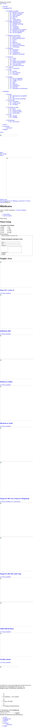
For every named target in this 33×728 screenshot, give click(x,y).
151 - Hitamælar (14, 51)
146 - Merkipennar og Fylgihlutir (18, 29)
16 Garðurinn (9, 67)
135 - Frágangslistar (15, 85)
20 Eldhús (9, 94)
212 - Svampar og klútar (16, 111)
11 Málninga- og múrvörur (13, 35)
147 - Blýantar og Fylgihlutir (17, 31)
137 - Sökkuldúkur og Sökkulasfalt (18, 88)
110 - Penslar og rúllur (15, 37)
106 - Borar (12, 18)
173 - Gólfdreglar (14, 74)
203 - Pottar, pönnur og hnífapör (18, 98)
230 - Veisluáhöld (14, 101)
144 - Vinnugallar (14, 26)
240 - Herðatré (13, 116)
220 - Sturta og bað (14, 121)
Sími (3, 244)
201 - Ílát (12, 97)
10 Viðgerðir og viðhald (12, 11)
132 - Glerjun (13, 81)
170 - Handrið (13, 71)
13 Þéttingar (9, 77)
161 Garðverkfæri (15, 501)
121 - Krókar (13, 58)
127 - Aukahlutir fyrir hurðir (17, 65)
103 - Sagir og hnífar (15, 15)
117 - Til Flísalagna (14, 47)
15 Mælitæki (9, 48)
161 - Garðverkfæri (14, 68)
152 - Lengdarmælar (15, 52)
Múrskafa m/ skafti (6, 423)
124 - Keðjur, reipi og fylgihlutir (18, 61)
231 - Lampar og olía (15, 103)
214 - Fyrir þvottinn (15, 113)
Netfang (3, 245)
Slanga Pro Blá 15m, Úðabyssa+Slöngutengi (14, 498)
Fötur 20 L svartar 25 (7, 290)
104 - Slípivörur (14, 16)
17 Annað (8, 69)
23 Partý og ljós (10, 100)
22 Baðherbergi (10, 120)
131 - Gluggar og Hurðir (16, 80)
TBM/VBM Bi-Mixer (7, 629)
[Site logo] (3, 3)
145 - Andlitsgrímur (15, 28)
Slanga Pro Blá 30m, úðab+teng (10, 574)
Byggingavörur (7, 201)
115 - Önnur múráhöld (15, 44)
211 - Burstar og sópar (15, 110)
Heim (1, 201)
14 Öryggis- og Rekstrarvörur (13, 21)
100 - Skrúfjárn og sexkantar (17, 12)
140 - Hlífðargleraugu (15, 22)
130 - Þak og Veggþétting (16, 78)
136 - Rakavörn (14, 87)
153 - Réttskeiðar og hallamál (17, 54)
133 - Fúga (12, 82)
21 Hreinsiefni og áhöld (12, 107)
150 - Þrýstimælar (14, 49)
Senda (3, 254)
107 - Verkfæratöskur (15, 19)
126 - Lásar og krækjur (15, 64)
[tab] (6, 214)
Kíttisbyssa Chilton (6, 382)
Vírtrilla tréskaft (5, 659)
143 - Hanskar (13, 25)
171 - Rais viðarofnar (15, 72)
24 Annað (8, 114)
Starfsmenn (9, 128)
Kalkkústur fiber (5, 331)
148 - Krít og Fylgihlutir (16, 32)
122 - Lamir (13, 59)
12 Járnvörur (9, 57)
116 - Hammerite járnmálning (17, 45)
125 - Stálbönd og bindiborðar (17, 62)
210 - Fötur (12, 108)
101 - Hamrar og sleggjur (16, 14)
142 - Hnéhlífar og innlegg (16, 24)
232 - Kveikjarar (14, 104)
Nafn (3, 242)
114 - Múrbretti (13, 42)
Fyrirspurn (4, 252)
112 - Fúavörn (13, 39)
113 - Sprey (12, 41)
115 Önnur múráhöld (20, 210)
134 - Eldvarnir (13, 84)
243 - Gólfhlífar (14, 117)
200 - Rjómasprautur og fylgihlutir (18, 96)
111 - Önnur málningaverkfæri (17, 38)
